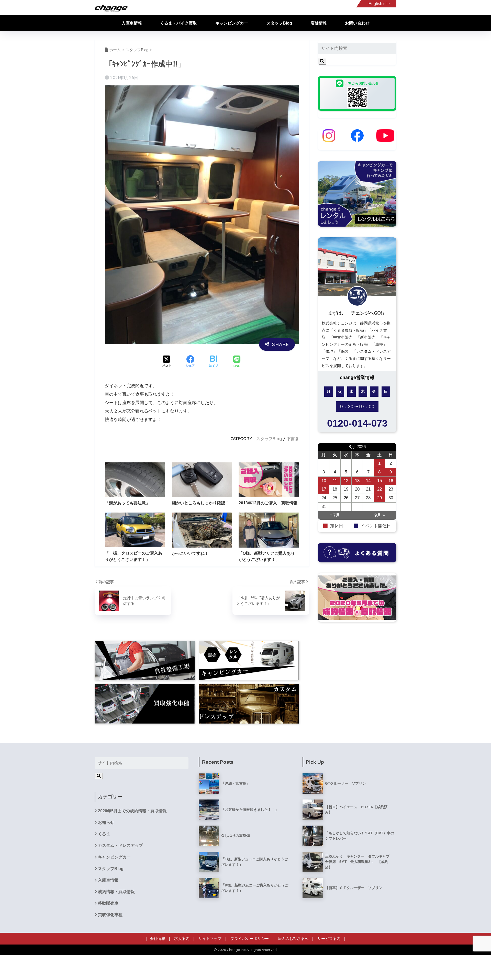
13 (357, 480)
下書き (293, 438)
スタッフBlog (279, 23)
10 (323, 480)
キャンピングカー (231, 23)
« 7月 (335, 515)
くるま (104, 834)
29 (379, 497)
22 (379, 489)
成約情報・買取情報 (116, 892)
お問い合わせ (357, 23)
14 (368, 480)
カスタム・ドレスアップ (120, 845)
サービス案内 (328, 939)
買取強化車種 (110, 915)
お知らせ (106, 822)
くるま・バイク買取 (178, 23)
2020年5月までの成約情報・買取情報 (132, 811)
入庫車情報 (131, 23)
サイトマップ (209, 939)
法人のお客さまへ (293, 939)
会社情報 (157, 939)
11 (335, 480)
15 (379, 480)
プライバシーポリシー (249, 939)
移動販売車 (108, 903)
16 (390, 480)
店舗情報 (318, 23)
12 (346, 480)
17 (323, 489)
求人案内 (181, 939)
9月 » (379, 515)
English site (379, 4)
